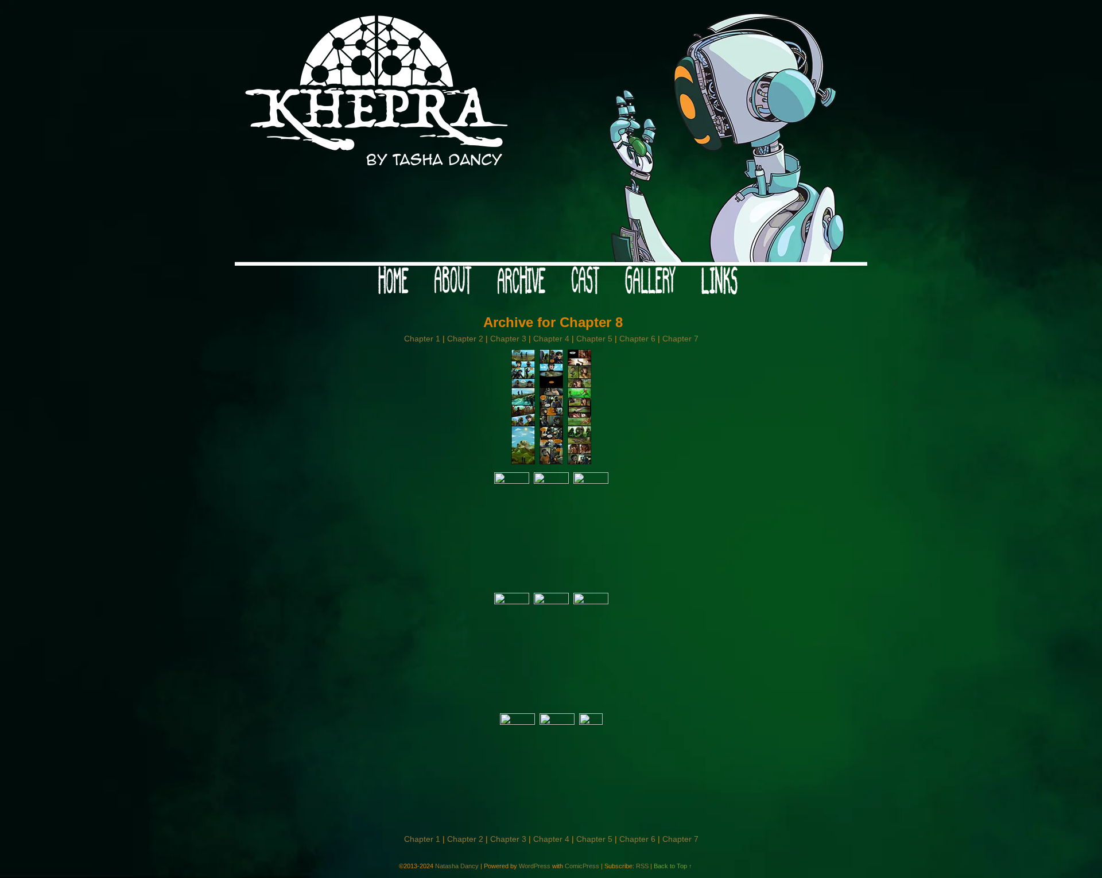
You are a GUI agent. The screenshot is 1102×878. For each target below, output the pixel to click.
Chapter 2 (465, 338)
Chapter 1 (422, 338)
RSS (642, 866)
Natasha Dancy (457, 866)
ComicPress (582, 866)
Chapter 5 (594, 338)
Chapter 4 (551, 338)
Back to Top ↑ (673, 866)
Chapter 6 (637, 338)
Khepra (551, 136)
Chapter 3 (508, 338)
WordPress (534, 866)
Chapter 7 (680, 338)
